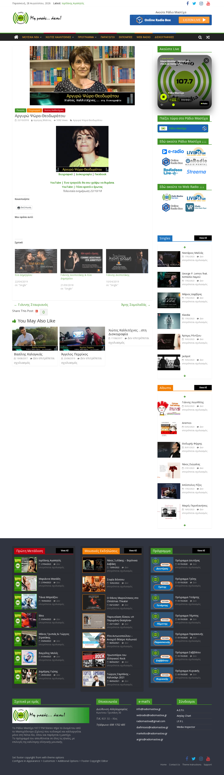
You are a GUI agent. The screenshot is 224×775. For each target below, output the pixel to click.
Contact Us (174, 764)
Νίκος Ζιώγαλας (191, 443)
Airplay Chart (184, 715)
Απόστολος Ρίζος (192, 464)
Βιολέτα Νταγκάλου (193, 356)
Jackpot (186, 335)
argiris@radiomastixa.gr (149, 739)
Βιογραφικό (65, 174)
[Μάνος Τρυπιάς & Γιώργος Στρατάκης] (25, 632)
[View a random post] (208, 37)
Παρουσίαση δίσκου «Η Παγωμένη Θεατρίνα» (120, 618)
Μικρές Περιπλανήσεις (194, 485)
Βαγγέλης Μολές (48, 653)
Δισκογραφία (84, 174)
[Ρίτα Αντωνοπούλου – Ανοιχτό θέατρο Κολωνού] (93, 634)
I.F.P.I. (180, 721)
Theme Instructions (191, 764)
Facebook (100, 174)
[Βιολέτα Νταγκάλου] (169, 356)
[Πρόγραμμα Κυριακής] (162, 669)
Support (208, 764)
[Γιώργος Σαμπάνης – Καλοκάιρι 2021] (93, 672)
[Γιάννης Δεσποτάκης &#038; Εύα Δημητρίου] (82, 261)
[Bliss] (25, 613)
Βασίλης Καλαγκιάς (28, 354)
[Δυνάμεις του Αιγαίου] (169, 505)
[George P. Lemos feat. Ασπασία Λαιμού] (169, 253)
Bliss (41, 615)
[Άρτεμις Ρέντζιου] (169, 315)
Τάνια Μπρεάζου (48, 597)
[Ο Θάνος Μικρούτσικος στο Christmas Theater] (93, 596)
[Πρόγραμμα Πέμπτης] (162, 613)
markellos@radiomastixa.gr (151, 733)
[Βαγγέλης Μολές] (25, 651)
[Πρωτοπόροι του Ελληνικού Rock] (93, 653)
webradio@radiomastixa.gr (151, 715)
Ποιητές (20, 110)
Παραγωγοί (108, 37)
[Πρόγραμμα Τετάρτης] (162, 595)
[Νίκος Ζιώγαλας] (169, 443)
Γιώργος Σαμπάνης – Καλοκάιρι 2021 (118, 675)
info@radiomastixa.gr (148, 709)
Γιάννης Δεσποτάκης (117, 275)
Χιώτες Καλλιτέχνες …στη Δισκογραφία (127, 332)
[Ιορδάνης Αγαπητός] (25, 558)
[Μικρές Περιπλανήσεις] (169, 485)
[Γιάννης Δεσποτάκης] (127, 261)
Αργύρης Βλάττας (42, 120)
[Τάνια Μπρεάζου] (25, 595)
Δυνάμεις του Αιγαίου (194, 505)
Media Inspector (186, 727)
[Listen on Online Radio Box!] (171, 17)
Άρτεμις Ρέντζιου (191, 314)
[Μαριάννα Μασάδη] (25, 577)
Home (163, 764)
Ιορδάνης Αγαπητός (73, 3)
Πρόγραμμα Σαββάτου (188, 652)
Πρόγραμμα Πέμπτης (186, 615)
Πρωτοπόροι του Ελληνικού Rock (116, 656)
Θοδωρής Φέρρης (192, 423)
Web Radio (143, 37)
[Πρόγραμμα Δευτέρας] (162, 558)
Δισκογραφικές (164, 37)
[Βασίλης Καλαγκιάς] (35, 329)
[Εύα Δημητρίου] (36, 261)
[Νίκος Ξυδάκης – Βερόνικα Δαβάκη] (93, 558)
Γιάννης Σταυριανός (31, 304)
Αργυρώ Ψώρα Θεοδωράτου (87, 120)
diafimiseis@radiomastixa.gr (152, 727)
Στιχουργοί (34, 110)
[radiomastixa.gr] (16, 37)
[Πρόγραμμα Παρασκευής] (162, 632)
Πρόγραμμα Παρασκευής (189, 634)
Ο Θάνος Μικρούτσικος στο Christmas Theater (122, 599)
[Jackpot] (169, 335)
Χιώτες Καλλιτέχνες (58, 37)
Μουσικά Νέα (30, 37)
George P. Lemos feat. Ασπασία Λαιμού (195, 254)
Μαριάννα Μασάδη (49, 578)
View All (203, 237)
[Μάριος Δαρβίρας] (169, 273)
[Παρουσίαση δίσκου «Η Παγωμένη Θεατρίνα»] (93, 615)
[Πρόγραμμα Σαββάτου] (162, 650)
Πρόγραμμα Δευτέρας (187, 560)
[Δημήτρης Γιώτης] (25, 669)
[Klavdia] (169, 294)
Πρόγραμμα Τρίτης (185, 578)
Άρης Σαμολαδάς (135, 304)
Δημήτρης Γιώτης (48, 671)
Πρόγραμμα (86, 37)
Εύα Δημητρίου (23, 275)
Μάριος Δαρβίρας (192, 273)
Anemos (186, 402)
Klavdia (186, 294)
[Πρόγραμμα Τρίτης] (162, 577)
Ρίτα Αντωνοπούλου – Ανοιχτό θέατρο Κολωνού (122, 637)
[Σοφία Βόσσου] (93, 577)
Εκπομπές (125, 37)
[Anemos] (169, 402)
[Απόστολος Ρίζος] (169, 464)
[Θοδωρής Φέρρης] (169, 423)
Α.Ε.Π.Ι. (180, 710)
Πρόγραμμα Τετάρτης (187, 597)
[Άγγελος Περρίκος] (82, 329)
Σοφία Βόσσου (115, 579)
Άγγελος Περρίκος (74, 354)
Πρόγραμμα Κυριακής (187, 670)
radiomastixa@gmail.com (150, 721)
